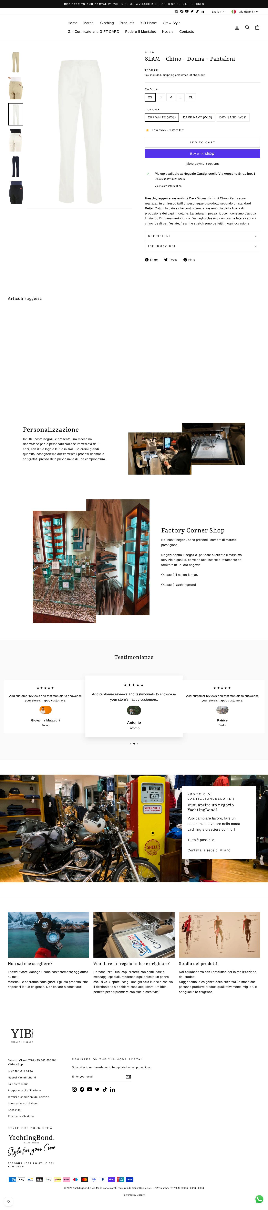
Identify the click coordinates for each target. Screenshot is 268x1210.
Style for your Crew (20, 1070)
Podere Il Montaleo (140, 32)
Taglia (152, 89)
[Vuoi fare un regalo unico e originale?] (134, 935)
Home (72, 23)
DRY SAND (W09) (232, 117)
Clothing (107, 23)
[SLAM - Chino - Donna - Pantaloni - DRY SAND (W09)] (21, 390)
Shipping (168, 75)
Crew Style (172, 23)
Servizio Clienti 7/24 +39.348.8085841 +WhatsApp (33, 1062)
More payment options (202, 163)
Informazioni (162, 245)
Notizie (167, 32)
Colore (152, 109)
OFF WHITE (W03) (162, 117)
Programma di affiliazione (24, 1090)
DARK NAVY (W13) (197, 117)
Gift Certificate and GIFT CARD (93, 32)
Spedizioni (159, 235)
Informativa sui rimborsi (23, 1103)
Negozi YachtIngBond (22, 1077)
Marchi (88, 23)
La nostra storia (18, 1084)
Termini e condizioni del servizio (28, 1097)
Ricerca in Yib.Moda (21, 1116)
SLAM (150, 52)
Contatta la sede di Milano (209, 850)
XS (150, 97)
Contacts (186, 32)
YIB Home (148, 23)
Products (127, 23)
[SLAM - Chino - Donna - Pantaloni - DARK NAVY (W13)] (16, 390)
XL (191, 97)
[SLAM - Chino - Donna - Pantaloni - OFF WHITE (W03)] (10, 390)
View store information (168, 185)
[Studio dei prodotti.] (219, 935)
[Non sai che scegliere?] (48, 935)
